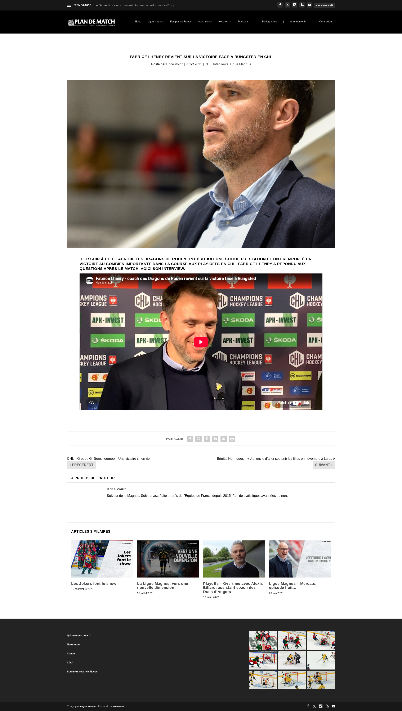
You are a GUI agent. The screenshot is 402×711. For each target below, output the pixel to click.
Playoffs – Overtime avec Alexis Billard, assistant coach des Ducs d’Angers (233, 587)
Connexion (325, 21)
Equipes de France (181, 21)
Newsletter (73, 644)
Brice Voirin (174, 64)
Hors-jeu (223, 21)
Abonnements (298, 21)
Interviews (220, 64)
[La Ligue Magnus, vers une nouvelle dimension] (168, 559)
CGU (70, 662)
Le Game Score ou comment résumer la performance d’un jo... (136, 5)
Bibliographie (269, 21)
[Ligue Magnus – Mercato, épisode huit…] (300, 559)
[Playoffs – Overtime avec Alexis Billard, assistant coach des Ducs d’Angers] (234, 559)
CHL (208, 64)
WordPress (119, 706)
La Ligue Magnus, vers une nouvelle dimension (162, 585)
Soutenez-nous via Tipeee (82, 671)
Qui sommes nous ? (79, 635)
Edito (138, 21)
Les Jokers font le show (93, 583)
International (205, 21)
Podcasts (243, 21)
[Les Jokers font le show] (102, 559)
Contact (71, 653)
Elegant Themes (88, 706)
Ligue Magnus (155, 21)
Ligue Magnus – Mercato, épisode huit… (293, 585)
